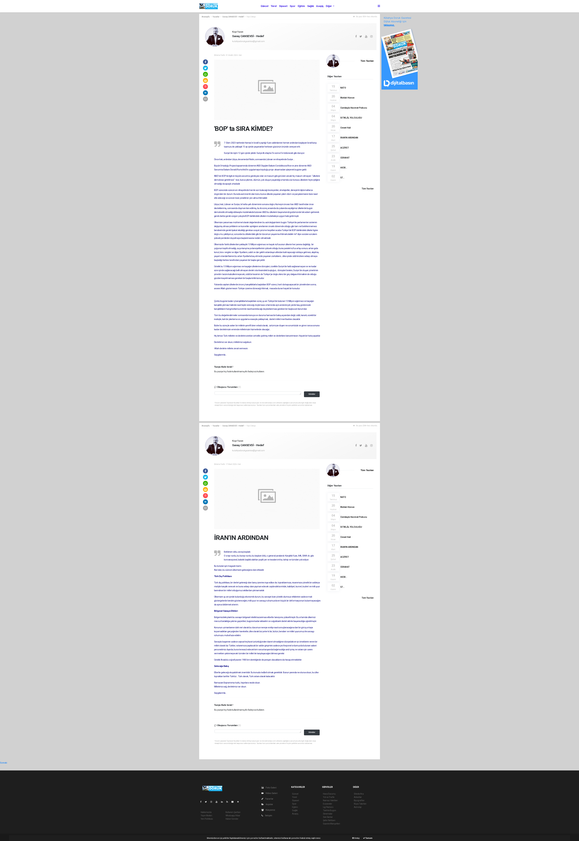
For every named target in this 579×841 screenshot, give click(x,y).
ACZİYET (344, 148)
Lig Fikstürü (328, 807)
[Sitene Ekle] (239, 802)
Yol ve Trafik (328, 797)
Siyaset (283, 6)
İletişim (268, 815)
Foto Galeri (271, 787)
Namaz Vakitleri (330, 800)
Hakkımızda (206, 812)
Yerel (274, 6)
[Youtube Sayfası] (218, 802)
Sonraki (3, 763)
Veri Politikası (207, 819)
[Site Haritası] (233, 802)
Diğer (329, 6)
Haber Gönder (232, 819)
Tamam (368, 838)
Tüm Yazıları (367, 61)
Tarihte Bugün (329, 810)
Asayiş (319, 6)
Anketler (358, 797)
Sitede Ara (359, 794)
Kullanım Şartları (233, 812)
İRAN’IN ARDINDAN (349, 137)
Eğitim (301, 6)
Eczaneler (327, 804)
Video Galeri (271, 793)
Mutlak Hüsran (347, 97)
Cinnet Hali (345, 127)
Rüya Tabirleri (360, 804)
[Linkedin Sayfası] (223, 802)
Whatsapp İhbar (233, 815)
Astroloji (357, 807)
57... (342, 177)
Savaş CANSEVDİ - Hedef (233, 17)
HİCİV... (343, 167)
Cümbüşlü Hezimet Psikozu (353, 108)
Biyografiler (359, 800)
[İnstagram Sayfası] (212, 802)
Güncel (264, 6)
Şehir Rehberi (329, 820)
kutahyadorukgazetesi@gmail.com (248, 41)
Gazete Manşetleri (331, 823)
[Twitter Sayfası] (207, 802)
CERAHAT (345, 158)
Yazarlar (216, 17)
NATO (343, 88)
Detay (357, 838)
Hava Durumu (329, 794)
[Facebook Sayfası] (202, 802)
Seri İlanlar (328, 817)
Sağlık (310, 6)
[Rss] (228, 802)
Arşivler (269, 804)
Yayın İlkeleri (206, 815)
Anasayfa (206, 17)
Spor (292, 6)
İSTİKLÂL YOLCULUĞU (351, 118)
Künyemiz (270, 810)
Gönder (311, 394)
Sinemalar (327, 814)
